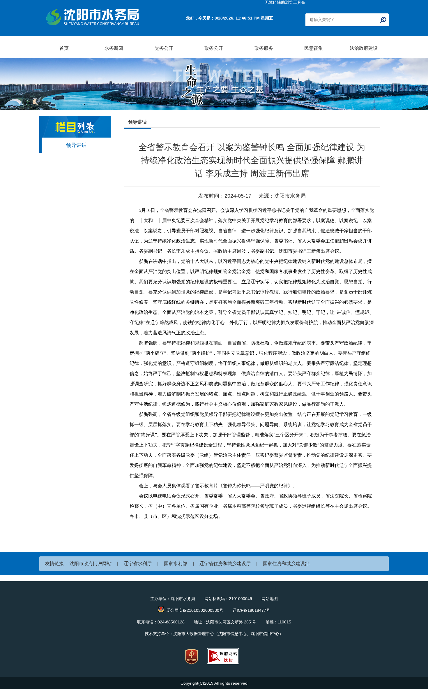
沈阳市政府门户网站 (91, 563)
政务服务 (263, 48)
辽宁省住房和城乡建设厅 (225, 563)
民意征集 (313, 48)
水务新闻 (114, 48)
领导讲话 (76, 145)
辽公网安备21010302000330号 (194, 610)
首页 (64, 48)
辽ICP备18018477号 (251, 610)
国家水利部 (175, 563)
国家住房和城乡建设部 (286, 563)
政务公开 (213, 48)
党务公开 (164, 48)
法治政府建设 (364, 48)
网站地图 (269, 598)
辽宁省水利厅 (138, 563)
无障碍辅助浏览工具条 (285, 2)
